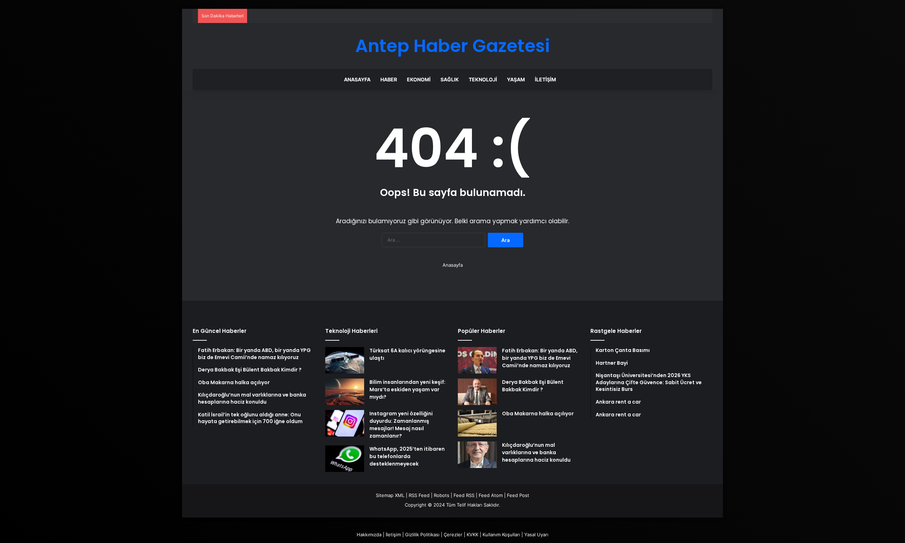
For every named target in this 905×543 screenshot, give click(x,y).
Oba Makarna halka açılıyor (538, 413)
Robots (441, 495)
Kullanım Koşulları (501, 534)
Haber (388, 79)
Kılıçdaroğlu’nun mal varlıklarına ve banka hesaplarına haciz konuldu (536, 452)
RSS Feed (419, 495)
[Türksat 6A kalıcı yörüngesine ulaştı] (344, 360)
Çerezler (453, 534)
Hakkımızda (369, 534)
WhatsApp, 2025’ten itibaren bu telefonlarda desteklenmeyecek (407, 456)
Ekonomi (419, 79)
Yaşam (516, 79)
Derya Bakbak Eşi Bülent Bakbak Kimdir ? (533, 386)
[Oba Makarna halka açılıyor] (477, 423)
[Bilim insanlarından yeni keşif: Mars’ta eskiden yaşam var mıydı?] (344, 392)
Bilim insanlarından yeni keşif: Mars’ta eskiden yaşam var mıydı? (407, 389)
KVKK (472, 534)
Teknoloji (483, 79)
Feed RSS (464, 495)
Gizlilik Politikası (422, 534)
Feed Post (518, 495)
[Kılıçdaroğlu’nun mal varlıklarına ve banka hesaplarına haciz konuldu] (477, 454)
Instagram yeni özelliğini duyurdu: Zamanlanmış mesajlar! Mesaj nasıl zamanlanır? (401, 424)
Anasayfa (357, 79)
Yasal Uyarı (536, 534)
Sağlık (449, 79)
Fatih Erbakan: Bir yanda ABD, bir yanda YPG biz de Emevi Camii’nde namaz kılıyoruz (540, 358)
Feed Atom (491, 495)
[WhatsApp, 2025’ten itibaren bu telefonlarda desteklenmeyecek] (344, 458)
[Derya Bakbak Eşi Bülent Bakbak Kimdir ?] (477, 392)
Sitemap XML (390, 495)
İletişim (545, 79)
